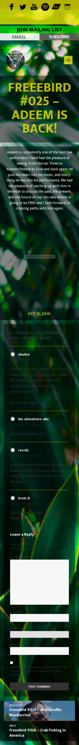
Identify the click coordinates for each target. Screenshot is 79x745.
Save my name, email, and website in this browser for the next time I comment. (39, 671)
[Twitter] (23, 6)
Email (16, 629)
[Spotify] (45, 6)
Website (16, 645)
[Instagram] (67, 6)
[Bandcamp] (56, 6)
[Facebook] (11, 6)
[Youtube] (34, 6)
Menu (68, 60)
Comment (18, 557)
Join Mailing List (39, 30)
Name (15, 612)
